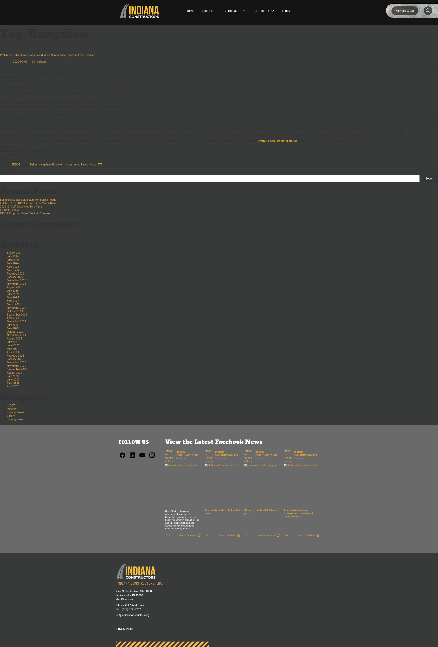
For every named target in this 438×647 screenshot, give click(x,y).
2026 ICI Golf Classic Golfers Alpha (21, 206)
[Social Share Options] (199, 535)
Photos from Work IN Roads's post (222, 512)
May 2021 (13, 348)
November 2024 (16, 307)
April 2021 (13, 352)
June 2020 (13, 379)
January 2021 (15, 359)
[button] (233, 11)
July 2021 (13, 342)
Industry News (15, 412)
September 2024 (17, 314)
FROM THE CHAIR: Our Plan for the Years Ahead (28, 203)
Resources (262, 11)
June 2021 (13, 345)
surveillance (81, 164)
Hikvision (57, 164)
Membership (232, 11)
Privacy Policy (124, 628)
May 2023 (13, 328)
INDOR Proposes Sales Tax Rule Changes (25, 213)
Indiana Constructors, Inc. (187, 453)
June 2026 (13, 260)
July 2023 (13, 324)
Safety (11, 415)
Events (285, 11)
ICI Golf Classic (9, 210)
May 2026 (13, 263)
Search (4, 172)
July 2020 (13, 376)
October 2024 (15, 311)
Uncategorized (15, 419)
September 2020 (17, 369)
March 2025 (14, 304)
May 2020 (13, 383)
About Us (208, 11)
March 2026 (14, 270)
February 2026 (15, 273)
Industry (12, 409)
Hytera (68, 164)
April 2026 (13, 266)
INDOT (16, 164)
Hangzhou (45, 164)
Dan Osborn (39, 61)
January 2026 (15, 277)
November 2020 (16, 366)
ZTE (100, 164)
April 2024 (13, 318)
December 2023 (16, 321)
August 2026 (14, 253)
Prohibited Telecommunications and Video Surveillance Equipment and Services (47, 55)
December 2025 (16, 280)
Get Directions (124, 599)
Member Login (405, 10)
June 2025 (13, 294)
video (92, 164)
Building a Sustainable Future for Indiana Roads (28, 199)
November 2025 (16, 283)
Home (190, 11)
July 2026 (13, 256)
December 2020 (16, 362)
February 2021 (15, 355)
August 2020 (14, 372)
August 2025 (14, 287)
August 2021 (14, 338)
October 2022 (15, 331)
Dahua (33, 164)
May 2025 (13, 297)
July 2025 (13, 290)
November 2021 (16, 335)
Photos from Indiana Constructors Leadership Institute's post (299, 513)
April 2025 (13, 301)
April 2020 (13, 386)
